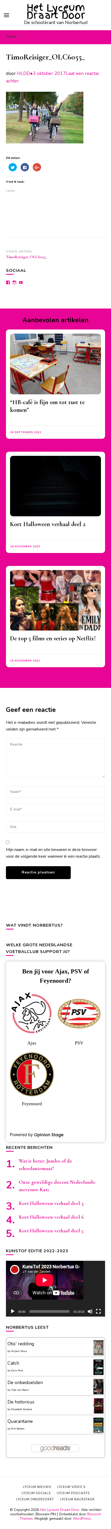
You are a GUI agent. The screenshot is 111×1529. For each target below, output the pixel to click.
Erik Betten (18, 1429)
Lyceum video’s (71, 1487)
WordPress (82, 1518)
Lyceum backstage (77, 1499)
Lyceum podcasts (73, 1493)
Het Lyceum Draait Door (56, 11)
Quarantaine (20, 1421)
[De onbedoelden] (98, 1393)
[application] (55, 1289)
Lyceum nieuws (37, 1487)
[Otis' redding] (98, 1354)
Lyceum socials (36, 1493)
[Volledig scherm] (98, 1311)
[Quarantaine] (98, 1432)
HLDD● (25, 73)
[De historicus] (98, 1412)
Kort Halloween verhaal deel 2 (47, 524)
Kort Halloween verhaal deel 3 (51, 1203)
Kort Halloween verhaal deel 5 (51, 1231)
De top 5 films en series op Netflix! (53, 638)
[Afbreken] (90, 1311)
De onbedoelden (25, 1382)
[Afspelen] (12, 1311)
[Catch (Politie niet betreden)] (98, 1374)
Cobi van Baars (20, 1390)
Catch (13, 1363)
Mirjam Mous (19, 1351)
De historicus (20, 1402)
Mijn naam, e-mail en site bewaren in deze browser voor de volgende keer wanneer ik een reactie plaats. (53, 853)
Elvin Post (17, 1370)
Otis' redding (20, 1344)
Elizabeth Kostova (21, 1409)
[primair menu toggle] (6, 15)
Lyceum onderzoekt (35, 1499)
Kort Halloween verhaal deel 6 (51, 1217)
